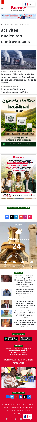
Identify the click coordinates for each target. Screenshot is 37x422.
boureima (5, 86)
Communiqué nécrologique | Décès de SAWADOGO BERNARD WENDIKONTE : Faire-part (24, 313)
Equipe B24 (24, 350)
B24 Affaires (18, 414)
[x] (12, 398)
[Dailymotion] (29, 398)
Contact (29, 349)
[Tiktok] (25, 398)
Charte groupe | (22, 349)
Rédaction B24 (7, 71)
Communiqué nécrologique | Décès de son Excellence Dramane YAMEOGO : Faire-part (24, 303)
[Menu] (2, 9)
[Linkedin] (20, 398)
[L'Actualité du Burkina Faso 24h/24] (18, 8)
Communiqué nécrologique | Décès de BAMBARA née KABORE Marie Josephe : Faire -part (25, 322)
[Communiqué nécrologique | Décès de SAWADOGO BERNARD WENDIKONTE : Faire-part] (6, 313)
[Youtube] (16, 398)
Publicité (11, 350)
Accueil (4, 24)
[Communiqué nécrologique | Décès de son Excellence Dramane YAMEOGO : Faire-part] (6, 304)
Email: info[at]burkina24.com (18, 354)
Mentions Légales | (11, 349)
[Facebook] (8, 398)
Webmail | (18, 350)
